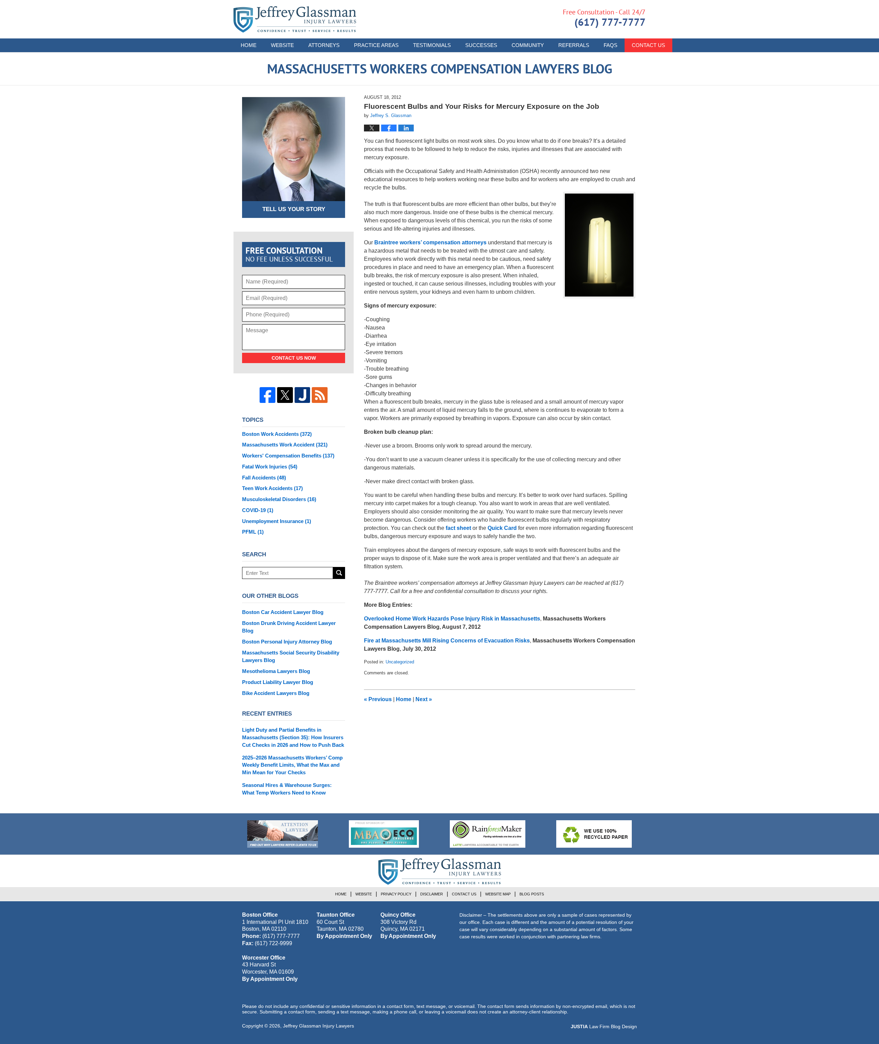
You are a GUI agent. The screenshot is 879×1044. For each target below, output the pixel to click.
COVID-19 (257, 510)
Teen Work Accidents (272, 488)
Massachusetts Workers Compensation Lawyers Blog (294, 19)
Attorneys (324, 45)
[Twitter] (285, 395)
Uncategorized (400, 661)
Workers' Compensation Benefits (288, 456)
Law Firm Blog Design (604, 1026)
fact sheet (458, 528)
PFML (253, 532)
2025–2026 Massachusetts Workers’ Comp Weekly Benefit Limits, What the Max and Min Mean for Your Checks (292, 765)
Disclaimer (431, 894)
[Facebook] (267, 395)
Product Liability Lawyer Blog (277, 682)
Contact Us (648, 45)
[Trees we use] (594, 834)
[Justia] (302, 395)
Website (282, 45)
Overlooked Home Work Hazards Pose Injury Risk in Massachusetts (452, 619)
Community (528, 45)
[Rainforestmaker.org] (487, 834)
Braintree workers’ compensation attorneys (430, 242)
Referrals (573, 45)
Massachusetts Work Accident (285, 445)
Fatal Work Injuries (269, 466)
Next (423, 699)
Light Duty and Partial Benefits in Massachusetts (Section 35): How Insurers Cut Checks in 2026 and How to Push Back (293, 737)
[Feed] (320, 395)
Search (339, 573)
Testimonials (432, 45)
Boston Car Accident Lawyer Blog (282, 612)
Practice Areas (376, 45)
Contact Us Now (294, 358)
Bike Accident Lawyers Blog (275, 693)
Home (248, 45)
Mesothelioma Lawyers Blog (276, 671)
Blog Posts (532, 894)
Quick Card (503, 528)
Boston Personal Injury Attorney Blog (287, 642)
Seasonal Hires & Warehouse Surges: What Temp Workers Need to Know (287, 789)
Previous (378, 699)
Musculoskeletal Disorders (279, 499)
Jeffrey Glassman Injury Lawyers (318, 1026)
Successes (481, 45)
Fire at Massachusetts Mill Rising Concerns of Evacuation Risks (447, 640)
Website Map (498, 894)
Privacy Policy (396, 894)
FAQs (610, 45)
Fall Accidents (264, 477)
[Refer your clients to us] (282, 834)
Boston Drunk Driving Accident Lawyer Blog (289, 627)
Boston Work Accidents (277, 434)
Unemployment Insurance (276, 521)
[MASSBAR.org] (384, 834)
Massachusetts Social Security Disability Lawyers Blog (290, 656)
